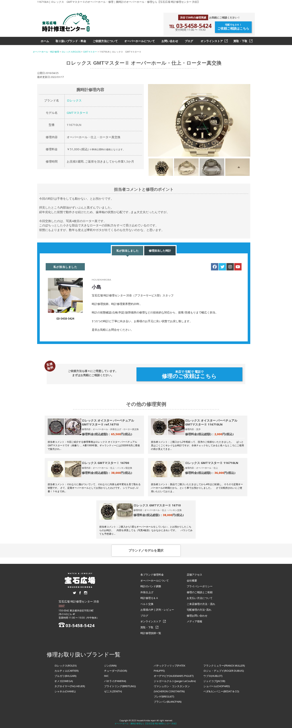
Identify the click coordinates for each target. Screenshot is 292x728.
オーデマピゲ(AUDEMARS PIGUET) (173, 676)
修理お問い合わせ (197, 615)
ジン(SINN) (110, 665)
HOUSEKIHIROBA (101, 279)
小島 (96, 287)
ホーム (45, 41)
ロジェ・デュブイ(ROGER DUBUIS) (223, 670)
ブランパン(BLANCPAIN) (167, 701)
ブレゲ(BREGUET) (164, 696)
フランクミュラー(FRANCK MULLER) (224, 665)
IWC (106, 676)
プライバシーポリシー (200, 586)
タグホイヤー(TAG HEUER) (69, 686)
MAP (62, 605)
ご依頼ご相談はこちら (233, 27)
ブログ (189, 41)
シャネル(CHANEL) (64, 691)
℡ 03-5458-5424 (190, 26)
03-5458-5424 (65, 318)
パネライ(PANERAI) (115, 681)
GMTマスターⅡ (77, 113)
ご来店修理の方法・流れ (201, 604)
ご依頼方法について (105, 41)
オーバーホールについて (139, 41)
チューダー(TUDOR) (115, 670)
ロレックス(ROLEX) (65, 665)
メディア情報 (194, 621)
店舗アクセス (194, 574)
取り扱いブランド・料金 (71, 41)
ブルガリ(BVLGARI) (65, 676)
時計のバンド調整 (150, 586)
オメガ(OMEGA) (63, 681)
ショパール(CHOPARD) (216, 686)
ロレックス (74, 100)
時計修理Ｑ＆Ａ (149, 598)
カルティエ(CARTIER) (66, 670)
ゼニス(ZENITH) (113, 691)
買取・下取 (240, 41)
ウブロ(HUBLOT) (212, 676)
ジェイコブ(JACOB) (214, 681)
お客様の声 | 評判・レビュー (157, 609)
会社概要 (192, 580)
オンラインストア (212, 41)
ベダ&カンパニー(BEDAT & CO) (221, 691)
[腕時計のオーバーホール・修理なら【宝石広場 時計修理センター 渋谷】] (66, 22)
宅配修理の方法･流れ (199, 609)
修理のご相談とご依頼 (200, 592)
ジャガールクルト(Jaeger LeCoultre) (175, 681)
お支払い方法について (200, 598)
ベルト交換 (146, 604)
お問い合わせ (169, 41)
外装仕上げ (146, 592)
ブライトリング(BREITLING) (120, 686)
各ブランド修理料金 (152, 574)
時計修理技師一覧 (150, 633)
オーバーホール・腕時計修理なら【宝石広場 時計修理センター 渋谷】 (146, 723)
